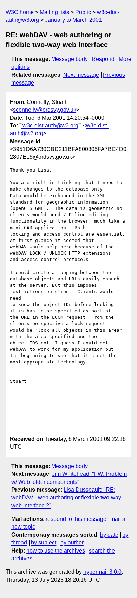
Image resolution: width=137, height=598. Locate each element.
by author (72, 543)
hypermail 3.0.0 (102, 572)
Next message (81, 75)
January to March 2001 (73, 20)
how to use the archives (55, 551)
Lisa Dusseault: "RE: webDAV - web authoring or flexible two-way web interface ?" (66, 498)
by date (109, 535)
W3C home (20, 12)
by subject (43, 543)
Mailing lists (54, 12)
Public (83, 12)
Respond (103, 59)
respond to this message (76, 519)
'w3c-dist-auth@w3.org (49, 126)
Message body (69, 59)
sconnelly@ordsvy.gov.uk (44, 110)
